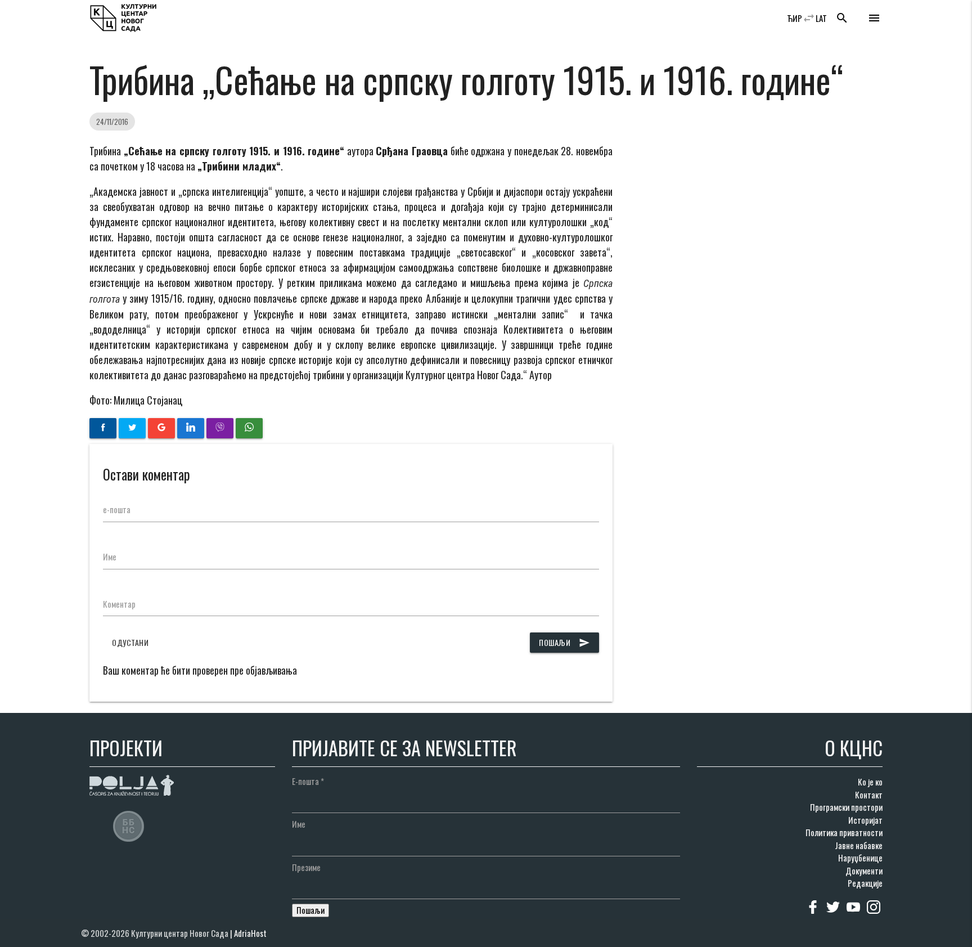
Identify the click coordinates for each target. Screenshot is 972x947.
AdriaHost (250, 933)
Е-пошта (308, 781)
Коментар (119, 604)
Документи (864, 870)
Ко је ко (870, 781)
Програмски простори (846, 807)
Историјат (865, 820)
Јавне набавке (859, 845)
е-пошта (116, 509)
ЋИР (794, 18)
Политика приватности (844, 832)
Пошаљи (564, 642)
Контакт (869, 794)
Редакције (865, 883)
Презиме (306, 867)
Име (109, 556)
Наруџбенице (860, 857)
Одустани (130, 642)
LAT (821, 18)
